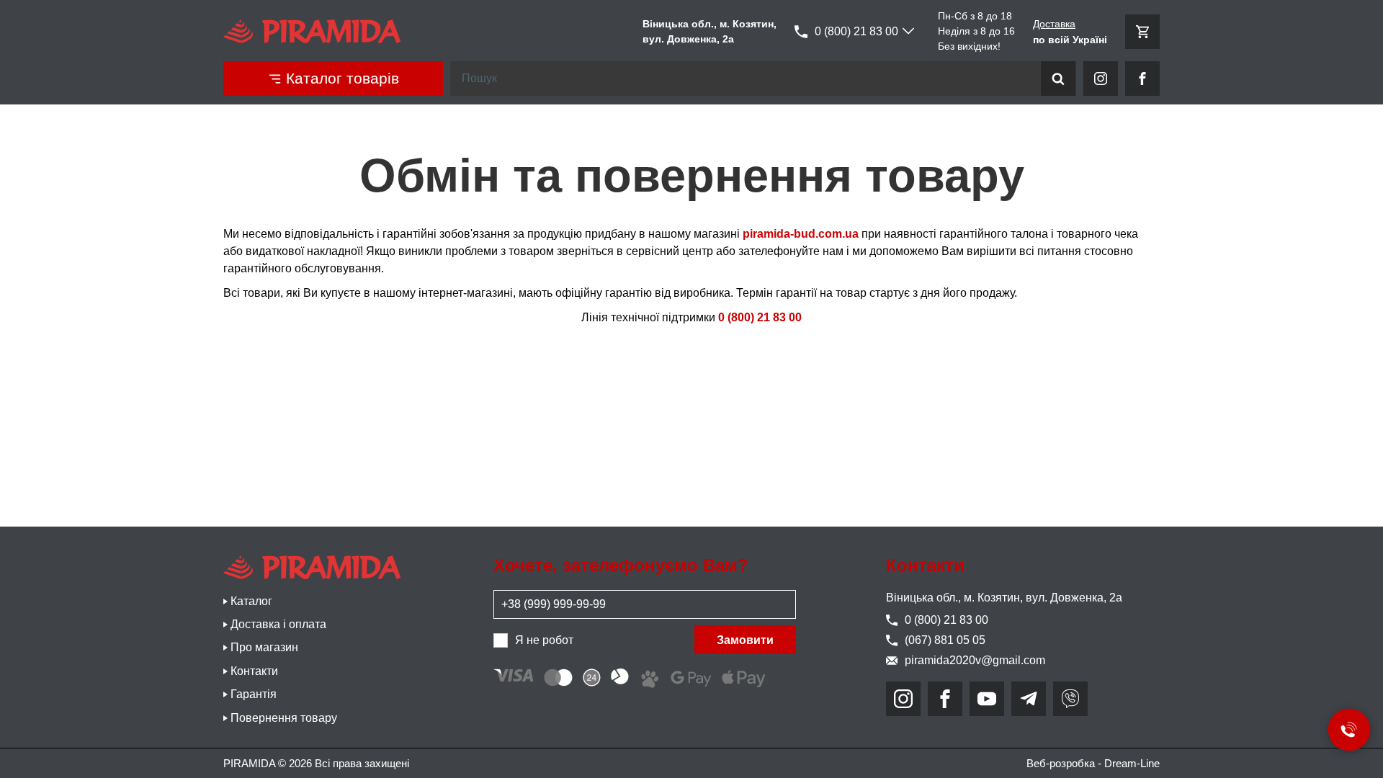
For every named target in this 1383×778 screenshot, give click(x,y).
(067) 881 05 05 (945, 640)
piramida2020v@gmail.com (975, 660)
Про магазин (264, 647)
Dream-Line (1132, 763)
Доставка (1054, 24)
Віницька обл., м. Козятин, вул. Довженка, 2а (1004, 597)
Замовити (745, 640)
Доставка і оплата (278, 624)
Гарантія (253, 694)
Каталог (251, 601)
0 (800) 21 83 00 (856, 31)
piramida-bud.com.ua (801, 234)
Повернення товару (283, 718)
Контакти (254, 671)
